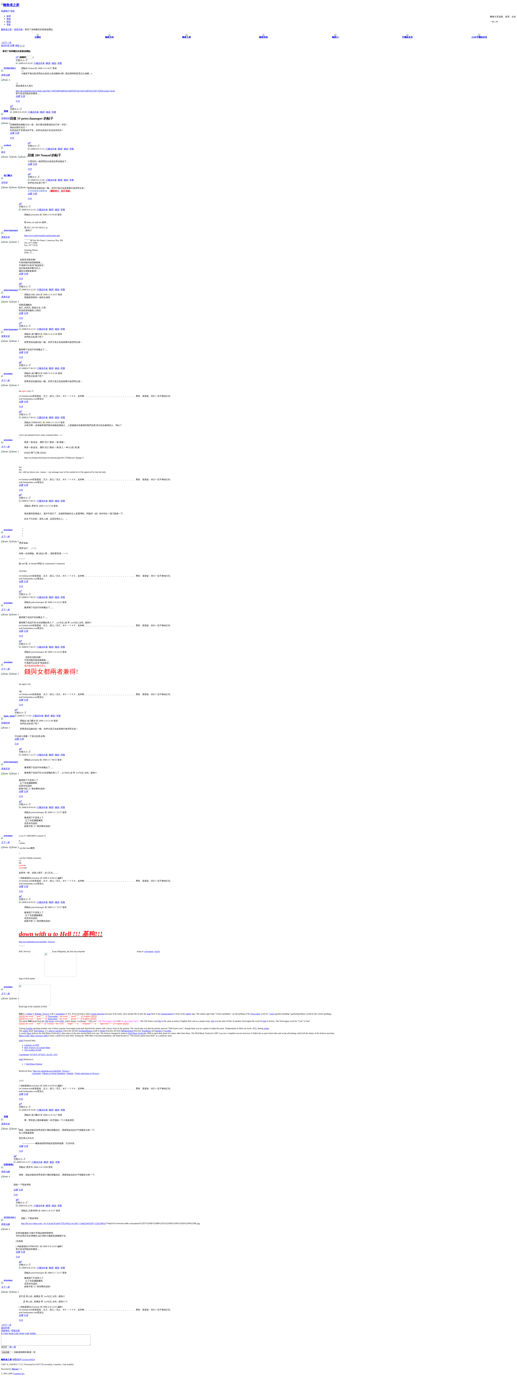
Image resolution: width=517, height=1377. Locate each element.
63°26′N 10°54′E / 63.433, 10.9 (43, 1054)
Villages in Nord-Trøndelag (53, 1073)
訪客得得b (9, 1164)
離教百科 (109, 37)
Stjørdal (38, 1014)
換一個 (12, 1347)
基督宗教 (18, 29)
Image (11, 1333)
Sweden (167, 1031)
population (60, 1014)
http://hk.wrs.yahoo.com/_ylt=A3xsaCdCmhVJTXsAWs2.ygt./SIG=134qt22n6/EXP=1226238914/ (63, 1223)
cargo (272, 1014)
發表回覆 (5, 1352)
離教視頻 (263, 37)
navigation (148, 951)
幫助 (8, 21)
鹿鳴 (6, 111)
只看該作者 (39, 63)
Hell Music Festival (136, 1033)
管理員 (4, 182)
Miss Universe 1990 (39, 1036)
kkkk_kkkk (9, 716)
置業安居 (5, 237)
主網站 (37, 37)
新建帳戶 (5, 11)
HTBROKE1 (10, 68)
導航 (8, 24)
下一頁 (8, 43)
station (188, 1014)
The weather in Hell (32, 1050)
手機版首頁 (407, 37)
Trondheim (146, 1031)
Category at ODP (31, 1045)
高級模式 (5, 1330)
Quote (21, 1333)
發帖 (17, 45)
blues (29, 1033)
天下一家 (5, 380)
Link (16, 1333)
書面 (54, 63)
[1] (59, 1033)
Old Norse (49, 1021)
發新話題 (15, 1330)
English (29, 1028)
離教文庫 (186, 37)
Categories (36, 1073)
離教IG (335, 37)
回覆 (12, 45)
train (149, 1014)
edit (21, 1040)
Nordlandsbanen (85, 1031)
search (157, 951)
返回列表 (5, 45)
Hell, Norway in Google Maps (37, 1047)
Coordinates (24, 1054)
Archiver (26, 1359)
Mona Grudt (24, 1036)
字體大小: (20, 60)
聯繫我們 (17, 1359)
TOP (18, 101)
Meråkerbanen (127, 1031)
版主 (3, 152)
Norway (45, 1014)
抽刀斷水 (8, 175)
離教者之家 (6, 29)
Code (27, 1333)
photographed (167, 1014)
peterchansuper (11, 230)
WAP (32, 1359)
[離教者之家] (10, 5)
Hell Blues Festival (34, 1064)
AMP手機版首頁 (479, 37)
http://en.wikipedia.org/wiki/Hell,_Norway (37, 942)
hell (264, 1021)
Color (5, 1333)
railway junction (55, 1031)
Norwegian (255, 1014)
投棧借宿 (5, 118)
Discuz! (15, 1369)
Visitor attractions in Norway (87, 1073)
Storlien (158, 1031)
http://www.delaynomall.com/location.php (42, 235)
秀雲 (6, 1117)
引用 (23, 96)
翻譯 (48, 63)
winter (266, 1028)
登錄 (12, 11)
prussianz (8, 373)
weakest (7, 145)
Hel (159, 1021)
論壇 (8, 16)
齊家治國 (5, 75)
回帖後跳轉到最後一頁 (25, 1352)
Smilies (33, 1333)
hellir (61, 1021)
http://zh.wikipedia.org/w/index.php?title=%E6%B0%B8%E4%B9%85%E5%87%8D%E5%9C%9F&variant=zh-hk (65, 91)
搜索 (8, 19)
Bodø (102, 1031)
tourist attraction (98, 1014)
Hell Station (39, 1031)
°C (256, 1028)
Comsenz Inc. (19, 1373)
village (29, 1014)
